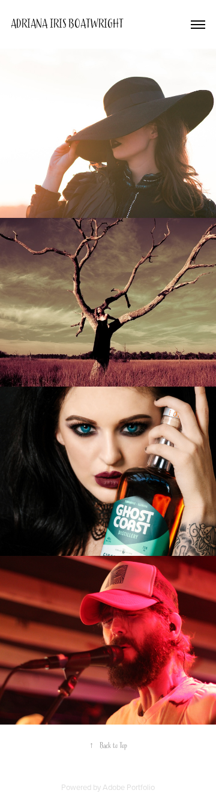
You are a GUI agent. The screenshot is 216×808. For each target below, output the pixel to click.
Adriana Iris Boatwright (67, 24)
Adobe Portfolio (129, 787)
